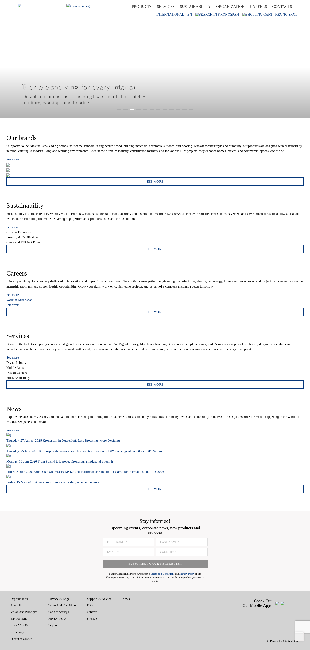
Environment (19, 618)
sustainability (195, 6)
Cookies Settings (58, 612)
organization (230, 6)
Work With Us (19, 625)
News (126, 599)
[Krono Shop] (269, 14)
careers (258, 6)
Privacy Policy (57, 618)
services (166, 6)
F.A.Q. (91, 605)
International (170, 14)
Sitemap (92, 618)
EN (189, 14)
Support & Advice (99, 599)
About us (16, 605)
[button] (8, 59)
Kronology (17, 632)
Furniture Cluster (21, 639)
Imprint (53, 625)
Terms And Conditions (62, 605)
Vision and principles (24, 612)
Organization (19, 599)
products (142, 6)
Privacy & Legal (59, 599)
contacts (282, 6)
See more (12, 159)
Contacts (92, 612)
